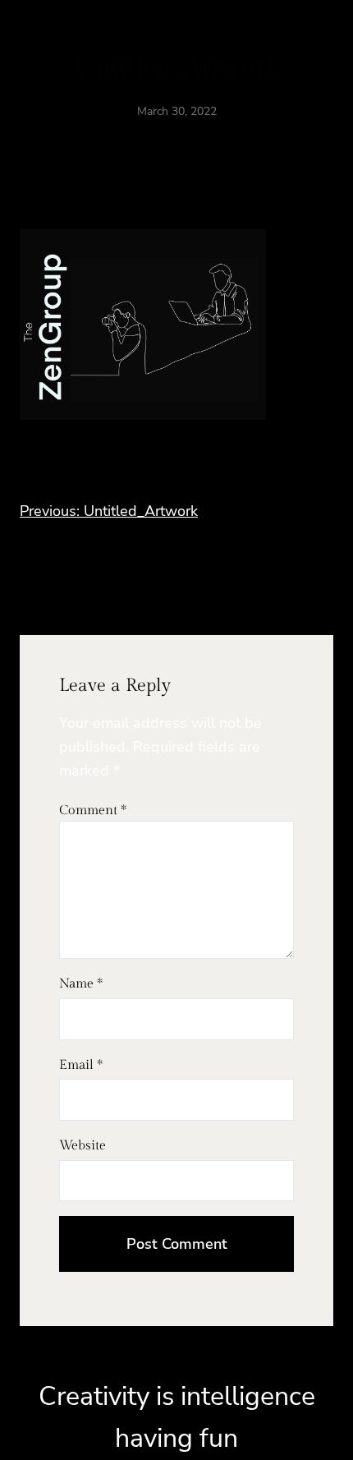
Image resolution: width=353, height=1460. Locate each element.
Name (81, 984)
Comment (92, 810)
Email (81, 1065)
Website (82, 1146)
